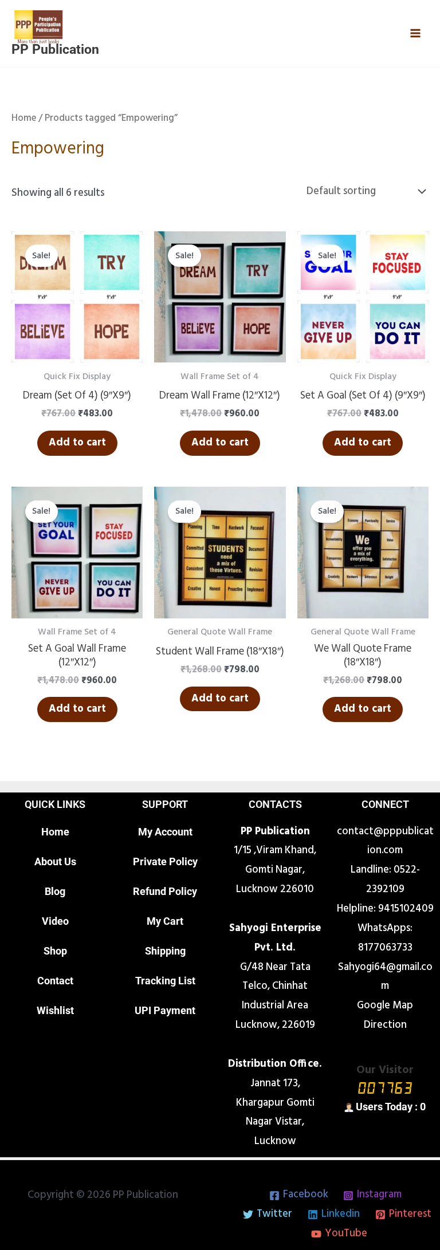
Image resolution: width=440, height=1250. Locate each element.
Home (23, 118)
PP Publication (55, 49)
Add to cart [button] (77, 443)
